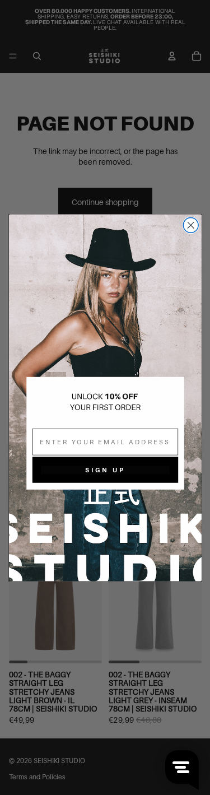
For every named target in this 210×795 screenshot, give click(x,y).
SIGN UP (105, 469)
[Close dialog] (190, 225)
